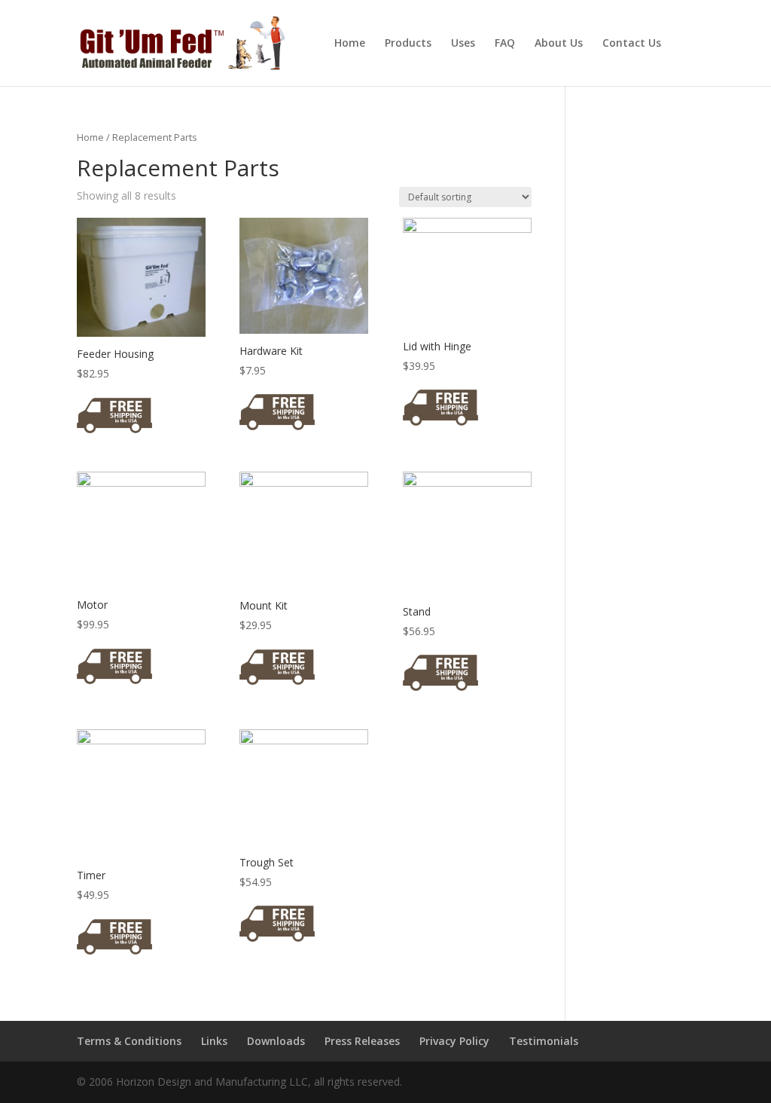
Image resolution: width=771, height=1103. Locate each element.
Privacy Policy (454, 1041)
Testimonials (543, 1041)
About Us (559, 44)
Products (408, 44)
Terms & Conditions (129, 1041)
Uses (463, 44)
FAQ (505, 44)
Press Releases (362, 1041)
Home (349, 44)
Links (214, 1041)
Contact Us (631, 44)
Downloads (276, 1041)
